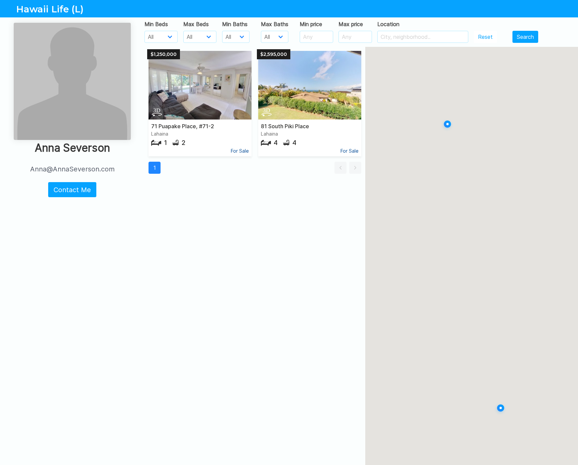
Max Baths (274, 24)
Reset (485, 36)
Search (525, 36)
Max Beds (196, 24)
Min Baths (235, 24)
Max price (351, 24)
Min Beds (156, 24)
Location (388, 24)
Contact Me (72, 190)
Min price (311, 24)
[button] (340, 168)
